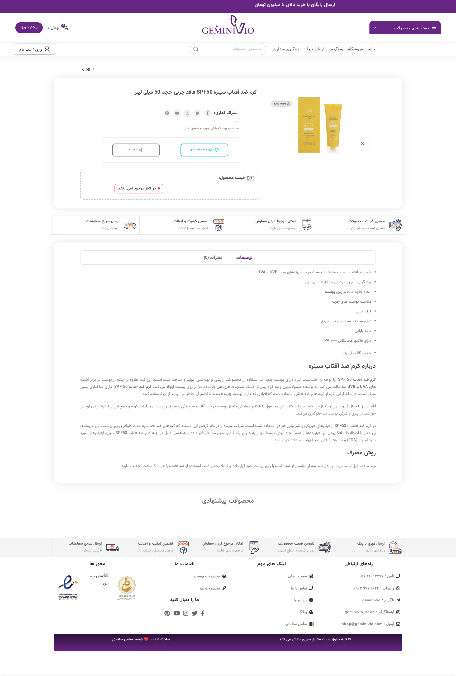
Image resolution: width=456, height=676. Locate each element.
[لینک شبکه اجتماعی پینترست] (167, 113)
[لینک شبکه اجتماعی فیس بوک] (208, 113)
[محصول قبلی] (93, 69)
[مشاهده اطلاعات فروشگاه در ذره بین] (97, 580)
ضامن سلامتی (122, 639)
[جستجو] (196, 49)
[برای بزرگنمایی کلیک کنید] (362, 143)
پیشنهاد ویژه (29, 27)
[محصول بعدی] (83, 69)
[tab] (244, 257)
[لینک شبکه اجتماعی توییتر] (197, 113)
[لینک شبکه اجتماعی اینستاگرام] (187, 113)
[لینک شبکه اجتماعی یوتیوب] (177, 113)
